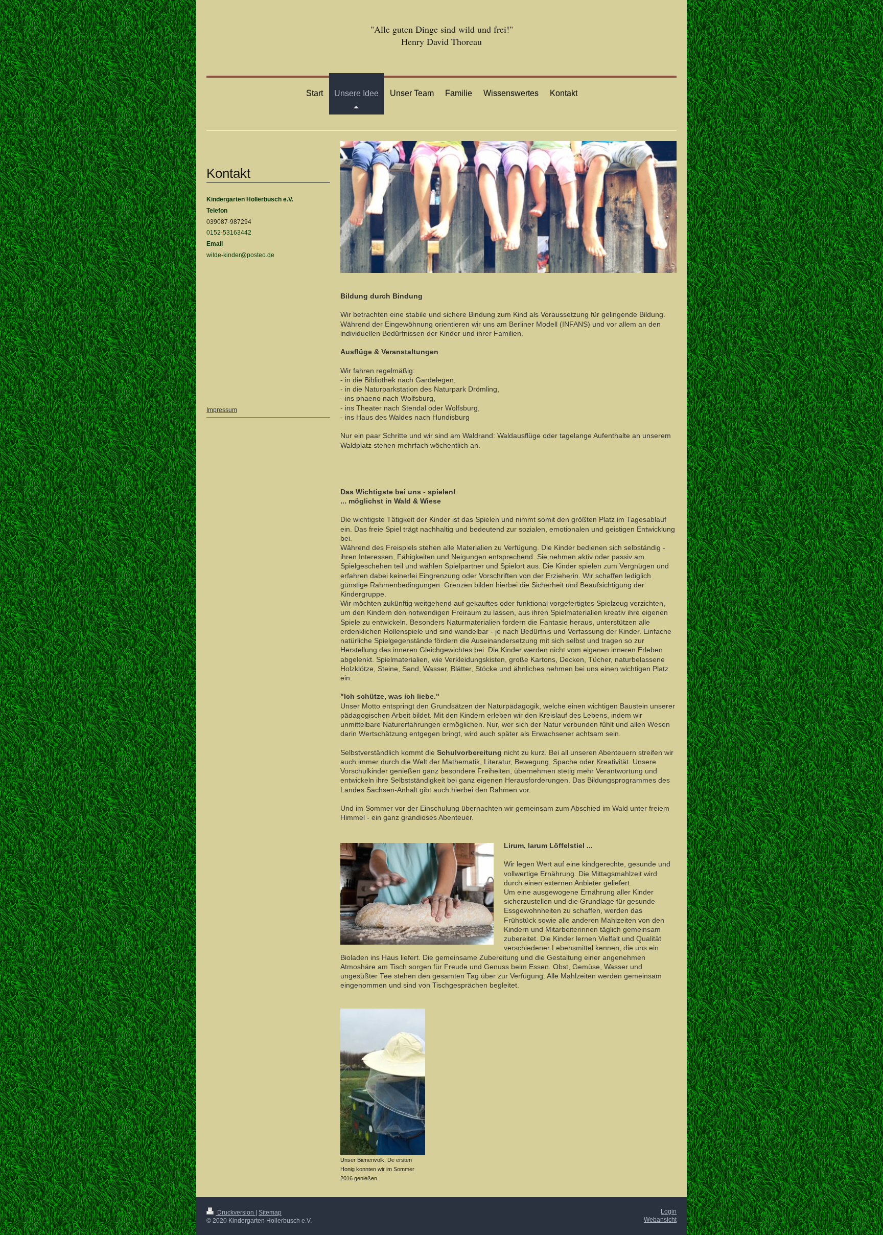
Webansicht (660, 1219)
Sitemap (270, 1212)
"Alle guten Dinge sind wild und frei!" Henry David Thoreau (441, 35)
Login (669, 1211)
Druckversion (235, 1212)
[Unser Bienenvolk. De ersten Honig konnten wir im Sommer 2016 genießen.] (382, 1082)
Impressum (221, 410)
